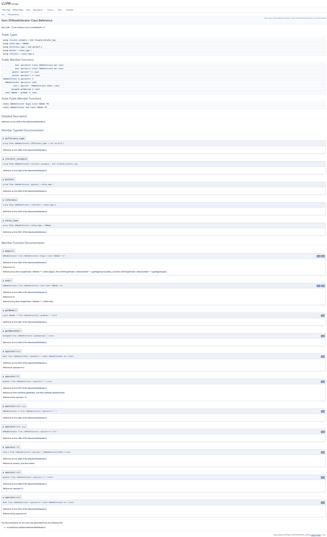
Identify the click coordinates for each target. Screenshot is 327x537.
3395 (20, 262)
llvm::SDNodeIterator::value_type (25, 225)
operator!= (26, 68)
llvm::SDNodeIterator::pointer (24, 184)
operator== (26, 65)
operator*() (18, 488)
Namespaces (38, 10)
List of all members (320, 18)
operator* (25, 72)
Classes (50, 10)
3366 (20, 170)
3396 (20, 292)
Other (49, 86)
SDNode (26, 43)
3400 (20, 342)
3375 (20, 363)
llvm (3, 15)
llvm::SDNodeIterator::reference (25, 205)
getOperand (26, 89)
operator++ (26, 79)
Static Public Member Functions (302, 18)
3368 (20, 150)
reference (14, 54)
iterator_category (18, 40)
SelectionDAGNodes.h (35, 121)
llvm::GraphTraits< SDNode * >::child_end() (34, 301)
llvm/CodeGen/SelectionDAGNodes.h (28, 27)
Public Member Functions (282, 18)
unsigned (15, 89)
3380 (20, 484)
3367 (20, 232)
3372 (20, 509)
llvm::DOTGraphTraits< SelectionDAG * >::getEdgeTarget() (141, 271)
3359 (18, 121)
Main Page (6, 10)
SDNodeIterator (13, 15)
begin (28, 104)
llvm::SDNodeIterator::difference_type (28, 143)
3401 (20, 322)
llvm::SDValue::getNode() (24, 392)
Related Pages (18, 10)
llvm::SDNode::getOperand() (52, 392)
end (27, 107)
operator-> (26, 75)
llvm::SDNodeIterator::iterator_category (29, 164)
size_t (16, 86)
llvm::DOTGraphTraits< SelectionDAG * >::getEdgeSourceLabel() (83, 271)
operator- (25, 86)
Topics (28, 10)
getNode (24, 93)
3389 (20, 459)
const (35, 65)
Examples (69, 10)
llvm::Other (29, 463)
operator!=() (21, 513)
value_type (14, 43)
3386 (20, 438)
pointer (12, 50)
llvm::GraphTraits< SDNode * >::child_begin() (35, 271)
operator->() (21, 397)
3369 (20, 191)
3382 (20, 418)
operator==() (18, 367)
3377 (20, 388)
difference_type (17, 47)
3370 (20, 211)
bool (17, 65)
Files (59, 10)
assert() (16, 463)
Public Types (268, 18)
